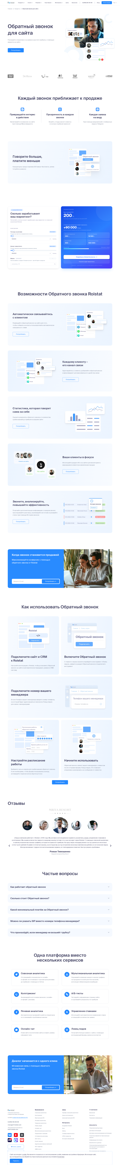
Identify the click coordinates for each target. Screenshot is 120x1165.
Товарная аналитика (40, 1123)
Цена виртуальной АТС (68, 1118)
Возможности (39, 1110)
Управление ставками (41, 1133)
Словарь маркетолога (68, 1133)
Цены (67, 2)
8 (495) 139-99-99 (87, 2)
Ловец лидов (38, 1125)
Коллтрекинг (38, 1115)
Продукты (21, 2)
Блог (63, 1128)
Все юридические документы (97, 1151)
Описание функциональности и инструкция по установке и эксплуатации (98, 1147)
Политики (60, 1157)
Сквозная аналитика (40, 1112)
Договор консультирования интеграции (100, 1133)
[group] (27, 825)
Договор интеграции (95, 1130)
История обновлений (68, 1138)
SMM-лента (38, 1149)
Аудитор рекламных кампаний (43, 1144)
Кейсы (64, 1131)
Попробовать (15, 50)
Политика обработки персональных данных (99, 1136)
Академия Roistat (67, 1125)
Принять (16, 1161)
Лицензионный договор (95, 1128)
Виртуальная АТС (39, 1118)
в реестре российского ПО (20, 1117)
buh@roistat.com (13, 1129)
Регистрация (106, 2)
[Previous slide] (9, 846)
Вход (98, 2)
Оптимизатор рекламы (41, 1136)
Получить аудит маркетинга (86, 261)
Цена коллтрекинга (67, 1115)
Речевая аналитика (40, 1120)
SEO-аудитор (38, 1146)
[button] (60, 887)
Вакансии (74, 2)
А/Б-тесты (38, 1138)
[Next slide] (110, 846)
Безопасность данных (95, 1142)
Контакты (92, 1115)
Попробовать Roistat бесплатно (85, 257)
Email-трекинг (39, 1141)
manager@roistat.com (14, 1125)
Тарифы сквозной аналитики (70, 1112)
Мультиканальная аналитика (43, 1131)
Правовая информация (95, 1118)
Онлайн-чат (38, 1128)
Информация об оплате (95, 1140)
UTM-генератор (66, 1136)
